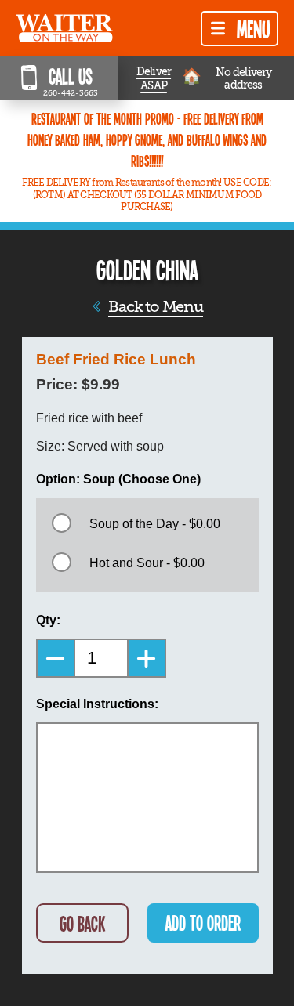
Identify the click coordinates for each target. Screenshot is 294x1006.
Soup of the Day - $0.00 (154, 523)
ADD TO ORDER (203, 922)
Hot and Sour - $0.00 (147, 563)
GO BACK (82, 923)
